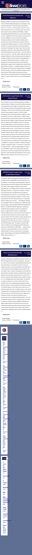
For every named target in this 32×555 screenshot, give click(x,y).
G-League (4, 481)
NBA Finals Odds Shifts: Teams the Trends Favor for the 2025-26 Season (4, 396)
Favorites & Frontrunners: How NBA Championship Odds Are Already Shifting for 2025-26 (4, 420)
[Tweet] (24, 89)
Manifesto (4, 487)
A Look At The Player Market (4, 467)
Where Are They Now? (4, 528)
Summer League (4, 514)
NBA (4, 492)
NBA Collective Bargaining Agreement (4, 500)
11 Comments (16, 320)
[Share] (20, 89)
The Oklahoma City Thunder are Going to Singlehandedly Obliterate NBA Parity (4, 373)
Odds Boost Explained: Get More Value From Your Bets (4, 441)
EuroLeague (4, 476)
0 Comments (16, 87)
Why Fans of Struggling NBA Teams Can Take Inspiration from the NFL (4, 350)
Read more (6, 81)
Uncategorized (4, 520)
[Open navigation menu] (2, 2)
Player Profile (4, 508)
